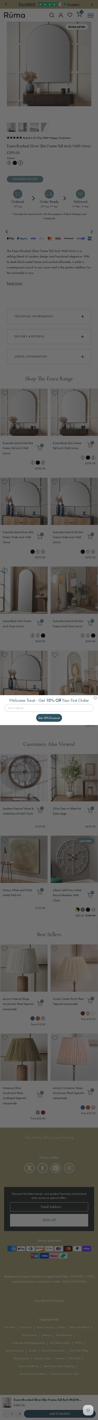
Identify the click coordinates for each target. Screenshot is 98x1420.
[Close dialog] (95, 697)
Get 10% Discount (49, 718)
